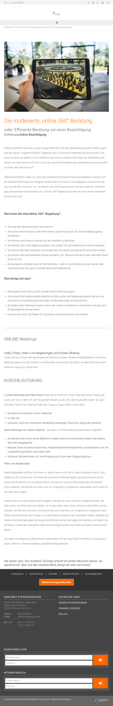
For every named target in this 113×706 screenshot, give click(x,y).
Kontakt (53, 573)
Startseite (8, 27)
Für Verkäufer (21, 27)
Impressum (17, 573)
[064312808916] (10, 3)
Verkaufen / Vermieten (69, 608)
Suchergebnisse (93, 573)
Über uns (63, 613)
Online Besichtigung (63, 27)
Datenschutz (36, 573)
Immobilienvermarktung (41, 27)
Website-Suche (71, 573)
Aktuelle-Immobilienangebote (73, 602)
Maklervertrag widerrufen (56, 582)
